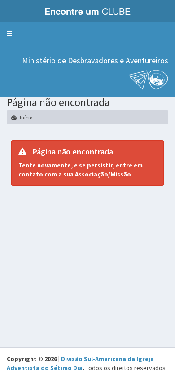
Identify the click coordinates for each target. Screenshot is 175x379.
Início (25, 117)
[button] (9, 33)
